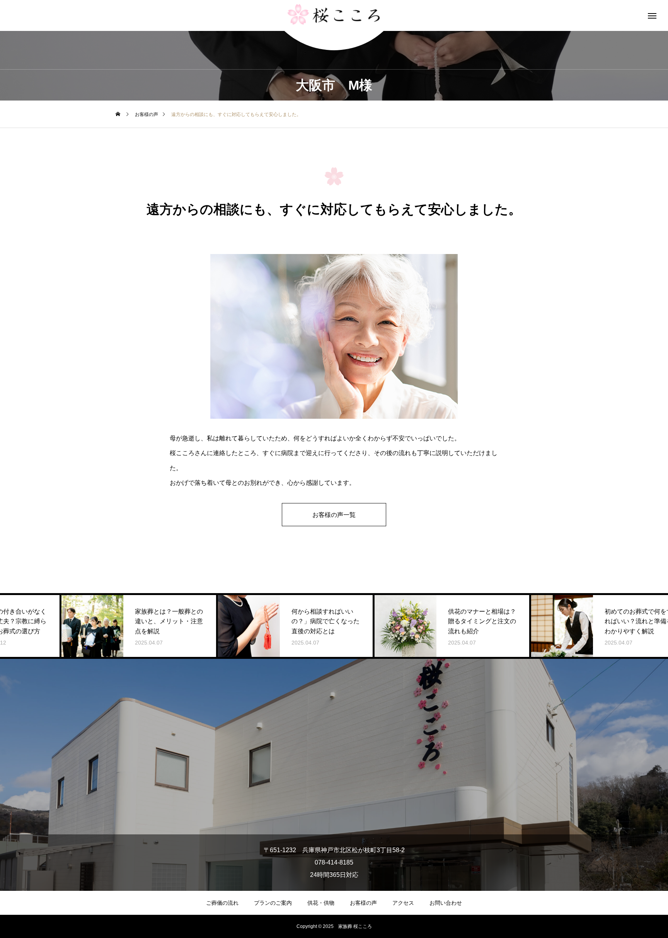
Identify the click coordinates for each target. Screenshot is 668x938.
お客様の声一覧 (334, 515)
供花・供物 (320, 903)
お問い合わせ (445, 903)
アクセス (403, 903)
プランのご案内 (273, 903)
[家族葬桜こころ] (334, 15)
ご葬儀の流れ (222, 903)
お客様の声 (363, 903)
